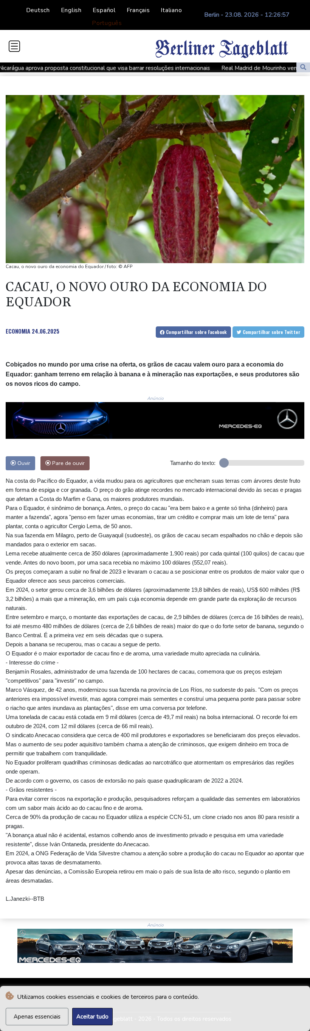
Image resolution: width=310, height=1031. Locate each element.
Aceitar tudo (92, 1016)
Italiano (171, 10)
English (71, 10)
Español (104, 10)
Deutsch (38, 10)
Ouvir (23, 463)
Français (138, 10)
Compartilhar (196, 332)
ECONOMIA (18, 331)
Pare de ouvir (68, 463)
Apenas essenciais (37, 1016)
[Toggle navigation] (14, 46)
